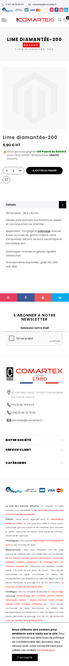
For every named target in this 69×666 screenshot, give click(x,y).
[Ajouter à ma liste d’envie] (6, 179)
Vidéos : (10, 519)
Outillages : (12, 591)
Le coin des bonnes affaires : (23, 506)
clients (54, 155)
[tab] (34, 204)
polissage (44, 231)
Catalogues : (13, 540)
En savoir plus (46, 650)
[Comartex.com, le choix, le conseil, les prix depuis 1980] (35, 20)
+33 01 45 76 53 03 (22, 405)
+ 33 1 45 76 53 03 (15, 4)
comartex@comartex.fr (44, 4)
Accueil (31, 45)
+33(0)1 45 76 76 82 (23, 412)
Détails (11, 205)
